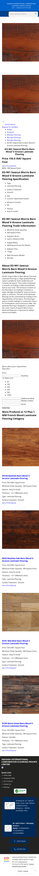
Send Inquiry (10, 124)
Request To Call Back (10, 127)
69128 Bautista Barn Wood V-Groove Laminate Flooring (16, 477)
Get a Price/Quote (9, 166)
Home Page (7, 775)
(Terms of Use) (22, 862)
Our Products (8, 781)
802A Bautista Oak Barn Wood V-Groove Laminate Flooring (18, 559)
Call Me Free (21, 849)
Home (9, 129)
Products (10, 132)
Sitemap (6, 787)
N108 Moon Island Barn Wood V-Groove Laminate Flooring (17, 724)
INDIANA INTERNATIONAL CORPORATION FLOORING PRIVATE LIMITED (21, 6)
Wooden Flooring (13, 135)
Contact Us (7, 784)
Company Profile (9, 778)
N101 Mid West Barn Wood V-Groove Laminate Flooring (16, 642)
